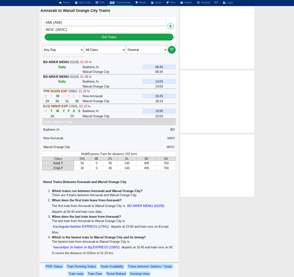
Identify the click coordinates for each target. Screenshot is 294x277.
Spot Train (84, 2)
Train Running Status (81, 266)
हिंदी (216, 2)
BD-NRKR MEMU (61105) (145, 206)
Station (187, 2)
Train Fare (95, 273)
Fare (172, 2)
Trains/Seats (123, 2)
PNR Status (54, 266)
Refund (205, 2)
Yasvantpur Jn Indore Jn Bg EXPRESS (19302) (86, 247)
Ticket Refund (116, 273)
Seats (157, 2)
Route (142, 2)
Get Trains (109, 37)
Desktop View (140, 273)
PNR (102, 2)
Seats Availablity (112, 266)
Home (66, 2)
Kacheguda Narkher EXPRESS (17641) (81, 226)
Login (229, 2)
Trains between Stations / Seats (150, 266)
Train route (76, 273)
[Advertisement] (217, 37)
